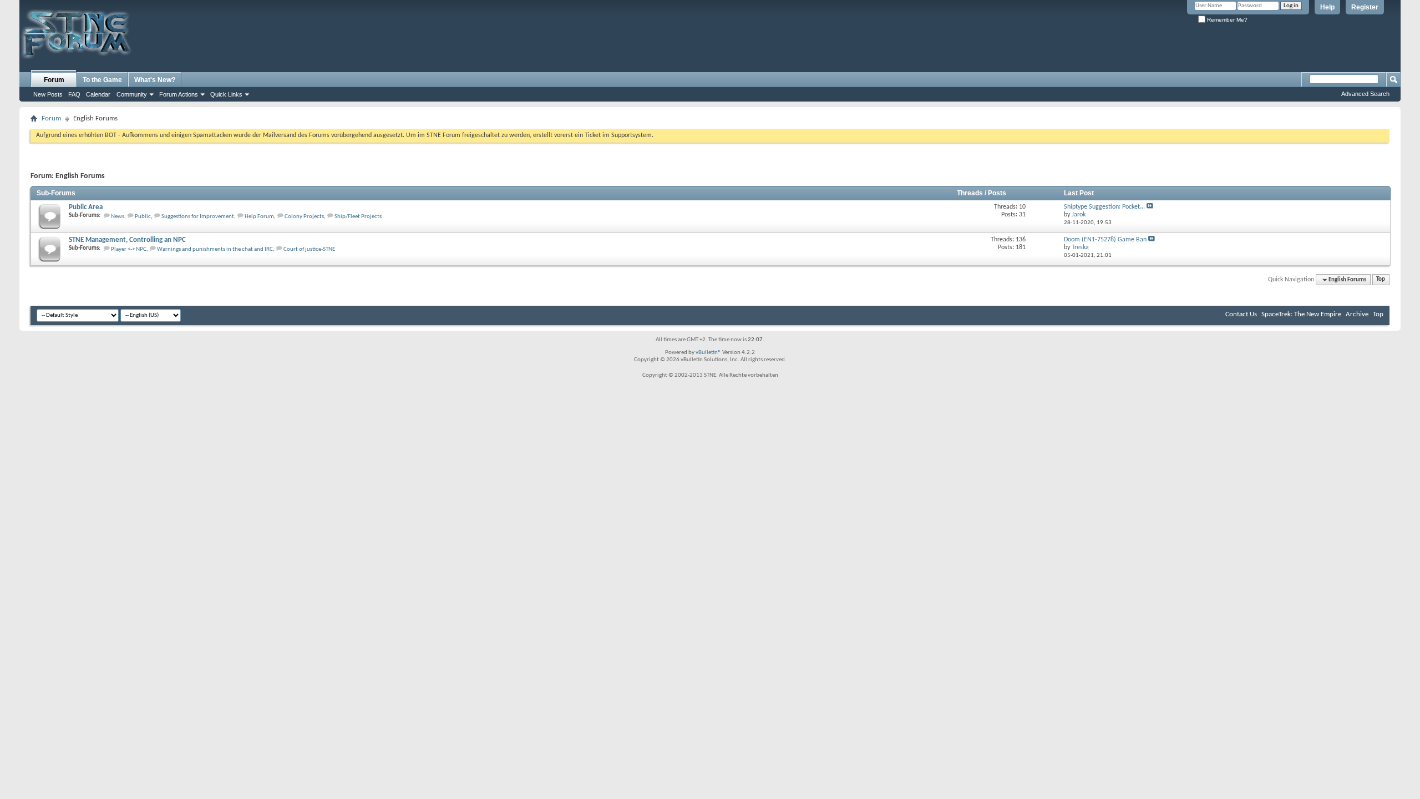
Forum (54, 80)
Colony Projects (304, 217)
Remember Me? (1226, 20)
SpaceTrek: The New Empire (1301, 314)
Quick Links (226, 94)
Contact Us (1241, 314)
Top (1380, 280)
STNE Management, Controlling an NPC (127, 240)
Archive (1357, 314)
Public (143, 217)
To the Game (102, 80)
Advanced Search (1365, 93)
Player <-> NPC (128, 249)
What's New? (154, 80)
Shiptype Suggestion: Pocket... (1104, 207)
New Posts (48, 94)
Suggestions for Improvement (197, 217)
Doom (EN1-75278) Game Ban (1105, 239)
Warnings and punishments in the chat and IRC (215, 249)
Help (1327, 7)
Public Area (86, 207)
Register (1364, 7)
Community (131, 94)
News (117, 217)
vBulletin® (708, 353)
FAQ (74, 94)
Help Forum (259, 217)
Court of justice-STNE (309, 249)
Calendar (98, 94)
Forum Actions (178, 94)
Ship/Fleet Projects (358, 217)
